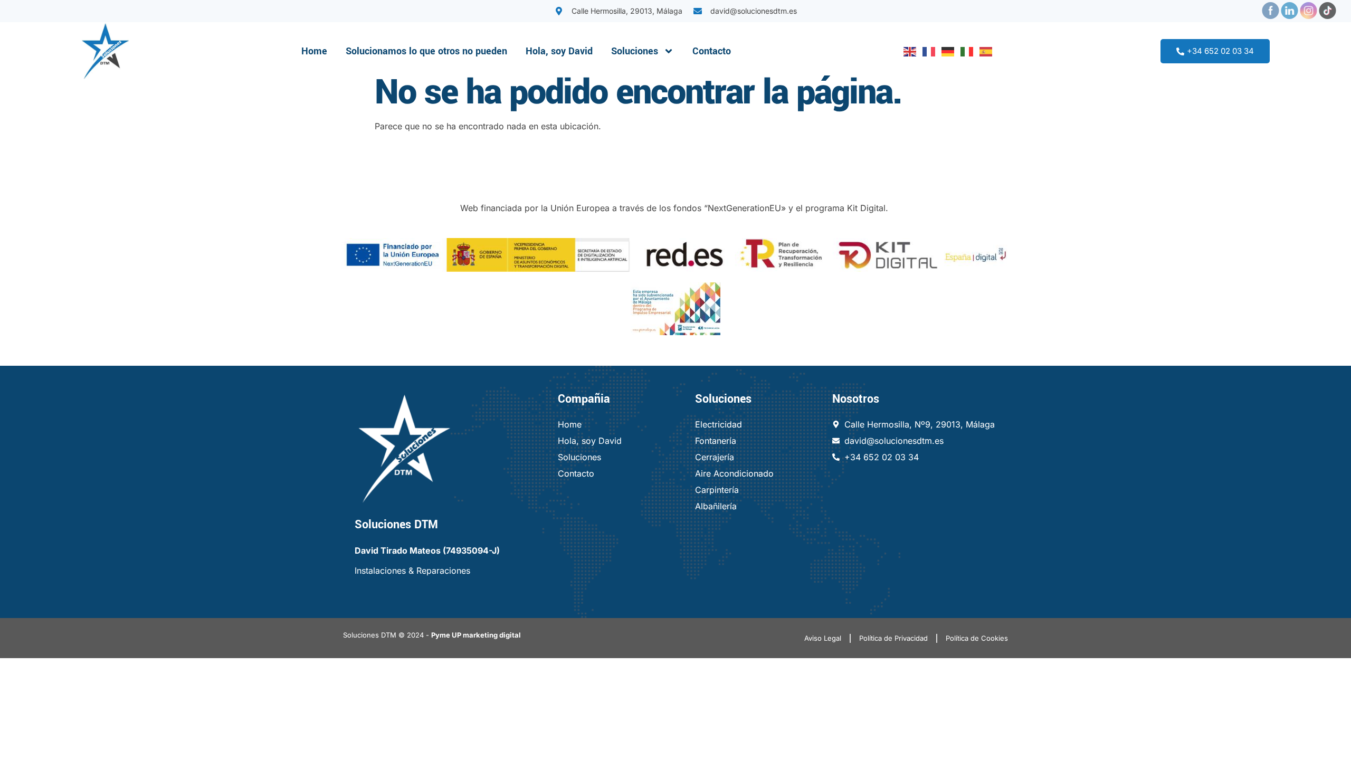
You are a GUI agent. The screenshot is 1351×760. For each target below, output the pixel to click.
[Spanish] (983, 51)
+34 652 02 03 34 (1220, 51)
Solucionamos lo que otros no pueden (426, 51)
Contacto (711, 51)
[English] (907, 51)
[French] (926, 51)
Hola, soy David (559, 51)
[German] (945, 51)
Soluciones (634, 51)
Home (314, 51)
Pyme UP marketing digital (476, 635)
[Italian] (964, 51)
